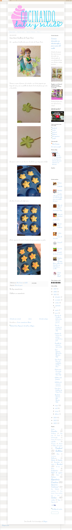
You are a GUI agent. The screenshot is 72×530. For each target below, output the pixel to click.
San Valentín (55, 489)
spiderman (53, 491)
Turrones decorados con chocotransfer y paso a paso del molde (56, 43)
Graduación (53, 456)
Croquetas (59, 439)
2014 (55, 417)
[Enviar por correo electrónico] (32, 283)
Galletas (59, 450)
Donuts (60, 443)
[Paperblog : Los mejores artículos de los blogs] (53, 505)
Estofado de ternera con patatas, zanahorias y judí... (58, 337)
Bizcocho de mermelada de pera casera (57, 251)
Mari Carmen (55, 144)
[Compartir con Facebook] (35, 283)
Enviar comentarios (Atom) (24, 322)
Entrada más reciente (15, 319)
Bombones (53, 433)
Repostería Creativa (20, 32)
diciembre (58, 297)
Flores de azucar (19, 285)
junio (56, 313)
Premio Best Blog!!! (59, 274)
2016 (55, 292)
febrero (57, 414)
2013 (55, 420)
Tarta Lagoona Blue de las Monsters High (58, 353)
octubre (57, 303)
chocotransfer (54, 437)
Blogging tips (5, 525)
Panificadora (54, 470)
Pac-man (58, 466)
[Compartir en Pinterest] (35, 283)
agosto (57, 310)
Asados (53, 429)
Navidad (59, 464)
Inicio (30, 319)
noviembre (58, 300)
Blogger (45, 521)
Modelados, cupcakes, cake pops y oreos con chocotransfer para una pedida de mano (57, 196)
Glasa (58, 454)
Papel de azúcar (56, 473)
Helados (53, 460)
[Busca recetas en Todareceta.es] (56, 509)
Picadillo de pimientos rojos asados (58, 345)
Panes (52, 468)
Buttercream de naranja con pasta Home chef (58, 372)
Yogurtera (53, 502)
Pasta (57, 475)
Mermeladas (57, 462)
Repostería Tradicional (30, 32)
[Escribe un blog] (33, 283)
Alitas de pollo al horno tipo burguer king (57, 207)
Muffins (53, 464)
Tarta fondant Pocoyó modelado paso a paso (56, 493)
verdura (53, 500)
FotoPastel (55, 152)
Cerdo (58, 435)
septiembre (58, 305)
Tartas (54, 497)
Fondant (58, 448)
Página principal (12, 32)
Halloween (54, 458)
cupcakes (53, 441)
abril (56, 408)
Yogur (59, 500)
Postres (38, 32)
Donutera (53, 443)
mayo (56, 405)
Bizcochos (54, 431)
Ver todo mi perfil (56, 147)
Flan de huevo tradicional (57, 226)
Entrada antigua (43, 319)
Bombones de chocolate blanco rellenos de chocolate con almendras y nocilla (57, 263)
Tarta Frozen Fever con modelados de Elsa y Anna (58, 363)
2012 (55, 423)
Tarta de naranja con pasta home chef (58, 327)
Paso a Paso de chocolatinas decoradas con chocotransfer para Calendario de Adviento (57, 159)
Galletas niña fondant (58, 378)
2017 (55, 289)
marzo (57, 411)
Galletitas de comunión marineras (58, 383)
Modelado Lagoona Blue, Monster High (57, 398)
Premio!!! (59, 242)
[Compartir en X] (34, 283)
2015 (55, 294)
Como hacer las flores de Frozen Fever (58, 390)
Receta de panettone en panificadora (57, 217)
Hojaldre (60, 460)
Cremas (53, 439)
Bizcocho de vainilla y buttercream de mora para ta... (58, 319)
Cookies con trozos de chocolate (57, 235)
